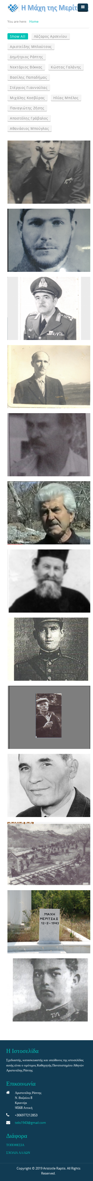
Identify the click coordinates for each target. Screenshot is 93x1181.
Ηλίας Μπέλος (65, 97)
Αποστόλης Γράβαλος (29, 118)
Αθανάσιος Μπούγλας (29, 128)
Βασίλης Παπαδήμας (28, 77)
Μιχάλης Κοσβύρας (27, 97)
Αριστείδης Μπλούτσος (31, 46)
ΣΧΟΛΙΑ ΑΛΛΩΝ (18, 1152)
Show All (18, 36)
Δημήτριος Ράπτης (26, 56)
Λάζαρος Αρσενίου (50, 36)
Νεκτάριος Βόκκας (26, 67)
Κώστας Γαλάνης (66, 67)
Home (33, 21)
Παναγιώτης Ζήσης (27, 108)
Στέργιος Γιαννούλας (28, 87)
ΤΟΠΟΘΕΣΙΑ (15, 1145)
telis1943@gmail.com (30, 1122)
